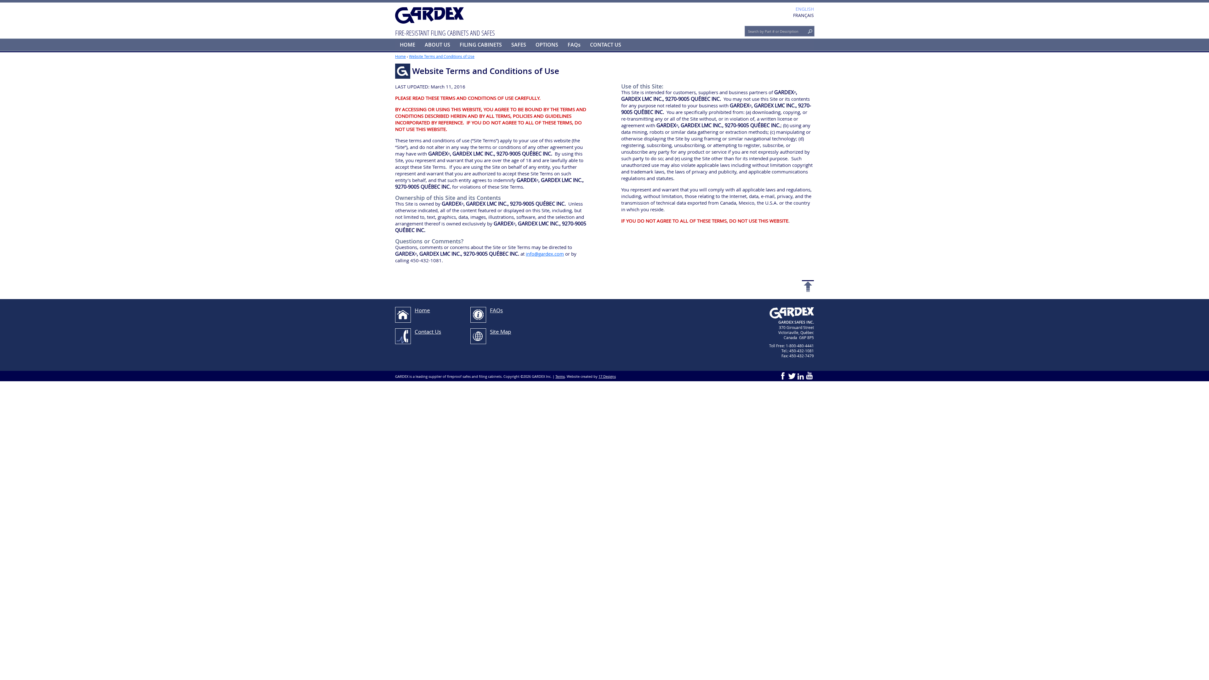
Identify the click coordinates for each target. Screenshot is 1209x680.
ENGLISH (805, 9)
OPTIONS (547, 44)
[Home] (403, 314)
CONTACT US (605, 44)
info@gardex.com (545, 254)
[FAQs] (478, 314)
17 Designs (607, 376)
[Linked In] (800, 375)
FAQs (574, 44)
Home (400, 56)
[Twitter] (791, 375)
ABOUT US (437, 44)
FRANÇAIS (803, 15)
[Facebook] (783, 375)
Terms (560, 376)
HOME (407, 44)
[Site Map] (478, 336)
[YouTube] (809, 375)
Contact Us (428, 331)
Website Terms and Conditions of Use (441, 56)
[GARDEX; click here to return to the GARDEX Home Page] (429, 16)
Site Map (500, 331)
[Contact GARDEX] (403, 336)
